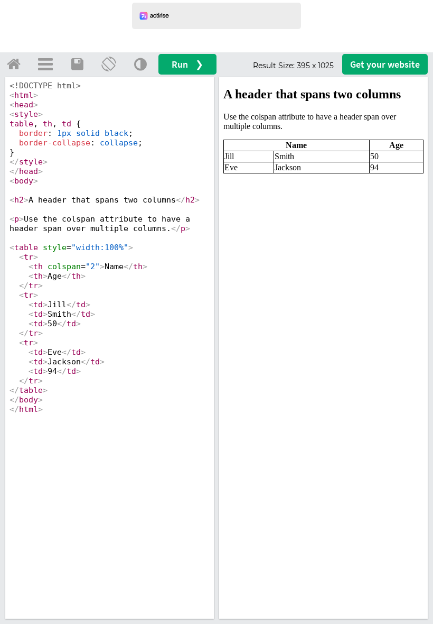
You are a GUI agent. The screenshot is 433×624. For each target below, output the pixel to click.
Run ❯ (187, 64)
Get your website (385, 64)
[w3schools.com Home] (13, 64)
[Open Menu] (45, 64)
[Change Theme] (140, 64)
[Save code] (77, 64)
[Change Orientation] (109, 64)
